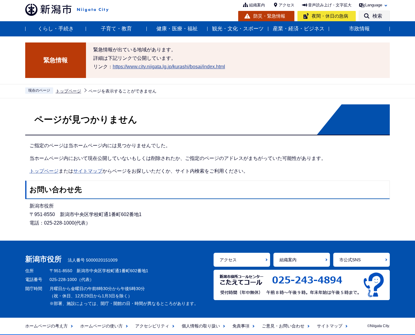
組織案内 (257, 5)
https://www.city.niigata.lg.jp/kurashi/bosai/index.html (169, 66)
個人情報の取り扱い (201, 325)
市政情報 (359, 29)
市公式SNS (350, 259)
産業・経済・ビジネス (298, 29)
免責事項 (240, 325)
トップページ (68, 91)
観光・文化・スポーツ (238, 29)
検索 (377, 16)
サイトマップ (87, 171)
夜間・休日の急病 (330, 16)
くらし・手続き (56, 29)
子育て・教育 (116, 29)
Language (373, 5)
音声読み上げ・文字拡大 (330, 5)
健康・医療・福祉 (177, 29)
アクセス (286, 5)
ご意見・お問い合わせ (283, 325)
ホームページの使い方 (101, 325)
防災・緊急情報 (269, 16)
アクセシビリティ (152, 325)
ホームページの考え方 (46, 325)
